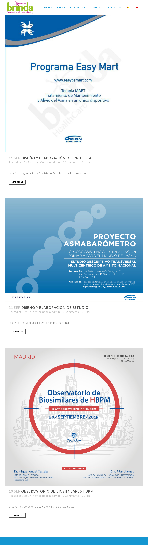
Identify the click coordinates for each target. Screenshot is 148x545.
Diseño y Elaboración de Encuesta (56, 158)
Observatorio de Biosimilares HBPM (57, 491)
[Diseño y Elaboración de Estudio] (74, 250)
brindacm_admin (49, 162)
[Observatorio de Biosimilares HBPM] (74, 417)
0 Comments (70, 162)
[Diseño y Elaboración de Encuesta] (74, 83)
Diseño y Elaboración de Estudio (54, 307)
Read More (17, 182)
